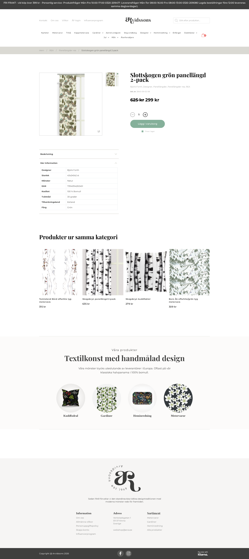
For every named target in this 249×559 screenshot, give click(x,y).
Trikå (68, 33)
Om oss (55, 20)
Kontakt (43, 20)
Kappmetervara (81, 33)
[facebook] (120, 553)
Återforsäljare (127, 37)
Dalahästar (189, 33)
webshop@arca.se (122, 530)
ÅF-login (76, 20)
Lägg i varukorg (147, 123)
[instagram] (128, 553)
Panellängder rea (67, 50)
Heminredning (160, 33)
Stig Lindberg (130, 33)
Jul (105, 37)
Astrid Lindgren (113, 33)
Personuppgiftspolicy (87, 526)
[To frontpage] (138, 20)
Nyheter (45, 33)
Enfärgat (177, 33)
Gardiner (97, 33)
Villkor (65, 20)
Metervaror (57, 33)
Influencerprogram (93, 20)
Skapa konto (82, 530)
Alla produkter (154, 530)
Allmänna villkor (84, 522)
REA (114, 37)
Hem (41, 50)
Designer (144, 33)
